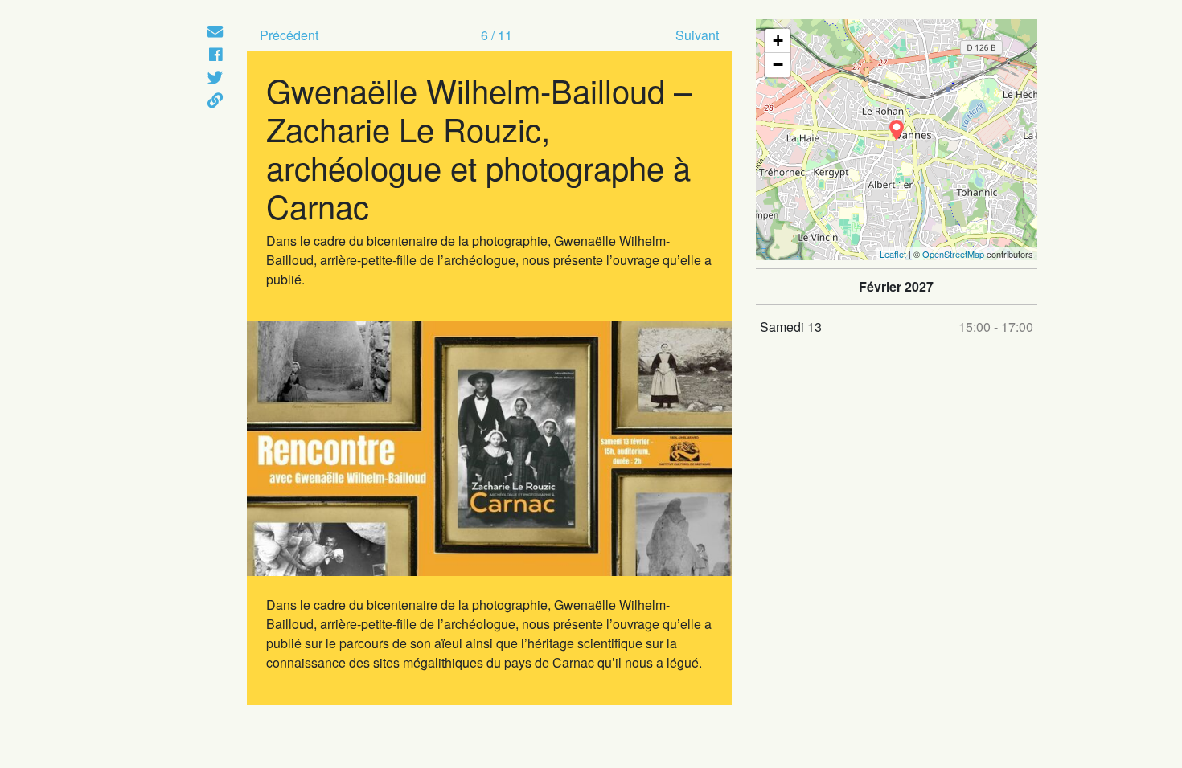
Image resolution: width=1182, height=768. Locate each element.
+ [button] (778, 41)
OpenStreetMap (953, 253)
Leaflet (893, 253)
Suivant (697, 35)
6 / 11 (496, 35)
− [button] (778, 65)
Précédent (289, 35)
